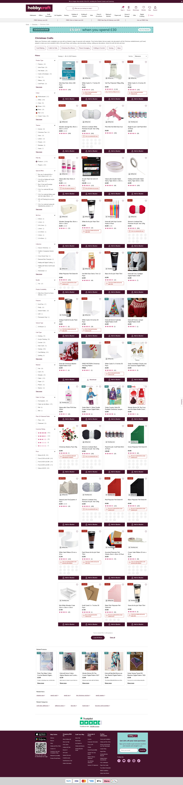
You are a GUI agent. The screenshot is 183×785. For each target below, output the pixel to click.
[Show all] (91, 146)
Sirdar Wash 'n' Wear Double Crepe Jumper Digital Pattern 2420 (91, 408)
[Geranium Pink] (133, 573)
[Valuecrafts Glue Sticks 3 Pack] (68, 166)
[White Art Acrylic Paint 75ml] (91, 209)
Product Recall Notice (55, 758)
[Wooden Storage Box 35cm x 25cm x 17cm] (68, 114)
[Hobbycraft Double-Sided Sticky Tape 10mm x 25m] (137, 166)
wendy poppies (100, 695)
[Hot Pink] (87, 146)
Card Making (40, 48)
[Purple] (141, 238)
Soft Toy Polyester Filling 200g (114, 83)
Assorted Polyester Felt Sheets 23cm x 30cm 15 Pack (114, 553)
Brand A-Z (65, 750)
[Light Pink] (99, 140)
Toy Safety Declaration (105, 767)
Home (27, 24)
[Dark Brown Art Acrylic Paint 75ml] (91, 539)
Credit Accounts (66, 758)
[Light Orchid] (72, 570)
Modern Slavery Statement (91, 757)
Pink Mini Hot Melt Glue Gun (114, 127)
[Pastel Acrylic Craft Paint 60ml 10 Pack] (114, 434)
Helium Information (67, 763)
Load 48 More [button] (98, 637)
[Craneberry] (129, 467)
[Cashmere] (129, 464)
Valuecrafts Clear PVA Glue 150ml (67, 408)
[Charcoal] (133, 464)
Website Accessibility (55, 755)
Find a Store (65, 744)
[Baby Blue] (68, 287)
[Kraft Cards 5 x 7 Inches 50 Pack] (91, 593)
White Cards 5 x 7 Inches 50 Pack (91, 84)
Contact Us (53, 748)
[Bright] (68, 464)
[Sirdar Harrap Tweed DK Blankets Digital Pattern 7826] (136, 661)
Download (93, 379)
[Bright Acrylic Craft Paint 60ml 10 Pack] (137, 114)
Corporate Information (93, 741)
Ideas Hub (77, 738)
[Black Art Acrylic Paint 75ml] (114, 261)
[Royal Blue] (145, 513)
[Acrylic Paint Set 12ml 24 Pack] (91, 166)
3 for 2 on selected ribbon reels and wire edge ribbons (69, 562)
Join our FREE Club (142, 20)
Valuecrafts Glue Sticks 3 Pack (67, 180)
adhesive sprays (59, 705)
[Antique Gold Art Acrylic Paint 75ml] (68, 307)
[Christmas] (60, 460)
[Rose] (137, 516)
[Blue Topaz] (60, 570)
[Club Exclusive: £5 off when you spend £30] (91, 30)
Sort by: (131, 56)
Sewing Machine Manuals (104, 755)
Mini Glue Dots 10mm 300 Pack (67, 84)
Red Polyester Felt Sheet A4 (114, 499)
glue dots (73, 705)
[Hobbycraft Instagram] (128, 760)
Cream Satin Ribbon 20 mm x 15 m (137, 553)
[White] (83, 140)
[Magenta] (133, 241)
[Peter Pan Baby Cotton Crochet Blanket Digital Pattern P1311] (46, 661)
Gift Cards (65, 752)
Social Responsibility (92, 750)
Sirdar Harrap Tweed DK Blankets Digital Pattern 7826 (136, 674)
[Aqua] (141, 516)
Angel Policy (103, 751)
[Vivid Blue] (64, 570)
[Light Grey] (133, 460)
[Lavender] (145, 460)
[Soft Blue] (83, 146)
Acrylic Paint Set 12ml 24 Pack (90, 180)
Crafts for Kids (52, 48)
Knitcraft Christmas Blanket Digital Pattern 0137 (67, 364)
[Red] (83, 143)
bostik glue (85, 705)
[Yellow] (95, 140)
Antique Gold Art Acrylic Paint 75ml (68, 321)
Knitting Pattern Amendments (103, 759)
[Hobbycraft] (39, 8)
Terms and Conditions (105, 739)
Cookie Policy (103, 748)
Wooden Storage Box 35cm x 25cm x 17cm (68, 127)
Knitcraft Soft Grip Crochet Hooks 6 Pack (113, 222)
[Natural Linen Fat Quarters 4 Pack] (68, 487)
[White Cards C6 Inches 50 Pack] (91, 307)
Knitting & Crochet (99, 48)
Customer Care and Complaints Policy (54, 752)
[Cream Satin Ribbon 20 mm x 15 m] (137, 539)
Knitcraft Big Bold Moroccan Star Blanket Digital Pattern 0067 (113, 674)
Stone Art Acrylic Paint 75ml (136, 605)
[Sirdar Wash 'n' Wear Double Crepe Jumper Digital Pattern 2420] (91, 395)
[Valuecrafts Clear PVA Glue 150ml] (68, 395)
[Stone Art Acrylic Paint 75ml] (137, 593)
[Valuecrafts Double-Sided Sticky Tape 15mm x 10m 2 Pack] (114, 166)
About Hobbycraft (67, 739)
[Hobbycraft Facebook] (118, 760)
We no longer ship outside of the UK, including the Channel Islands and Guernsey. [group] (91, 1)
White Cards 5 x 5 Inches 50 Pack (114, 364)
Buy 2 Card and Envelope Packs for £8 (91, 93)
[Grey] (91, 140)
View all (112, 637)
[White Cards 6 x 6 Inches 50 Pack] (137, 70)
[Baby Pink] (64, 287)
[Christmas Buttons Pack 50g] (68, 434)
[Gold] (137, 460)
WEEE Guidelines (104, 770)
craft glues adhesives (42, 705)
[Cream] (72, 287)
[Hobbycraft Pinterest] (133, 760)
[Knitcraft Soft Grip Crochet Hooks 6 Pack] (114, 209)
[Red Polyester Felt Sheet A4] (114, 487)
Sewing (111, 48)
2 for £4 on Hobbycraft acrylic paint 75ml (92, 231)
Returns (52, 740)
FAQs (51, 743)
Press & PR (90, 744)
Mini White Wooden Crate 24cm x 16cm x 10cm (67, 606)
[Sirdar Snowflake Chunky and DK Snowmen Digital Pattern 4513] (137, 351)
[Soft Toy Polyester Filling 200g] (114, 70)
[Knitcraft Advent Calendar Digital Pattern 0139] (114, 307)
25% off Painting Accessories (92, 188)
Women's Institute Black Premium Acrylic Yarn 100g (90, 448)
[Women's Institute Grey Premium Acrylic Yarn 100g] (91, 487)
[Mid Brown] (137, 238)
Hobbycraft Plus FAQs (55, 746)
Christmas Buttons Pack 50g (68, 447)
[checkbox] (45, 64)
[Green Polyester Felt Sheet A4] (137, 434)
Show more (40, 683)
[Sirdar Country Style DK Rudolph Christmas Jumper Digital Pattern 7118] (114, 395)
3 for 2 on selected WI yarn (91, 136)
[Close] (182, 1)
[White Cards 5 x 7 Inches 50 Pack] (91, 70)
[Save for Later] (77, 62)
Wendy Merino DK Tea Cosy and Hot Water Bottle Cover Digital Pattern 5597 (137, 408)
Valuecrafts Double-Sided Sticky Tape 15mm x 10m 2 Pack (113, 180)
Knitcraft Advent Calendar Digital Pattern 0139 (113, 321)
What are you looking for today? (83, 8)
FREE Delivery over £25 (40, 20)
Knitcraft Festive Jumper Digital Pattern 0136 (135, 321)
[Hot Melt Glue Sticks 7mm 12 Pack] (91, 261)
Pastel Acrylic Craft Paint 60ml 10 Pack (114, 448)
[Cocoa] (145, 464)
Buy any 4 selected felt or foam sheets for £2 (69, 283)
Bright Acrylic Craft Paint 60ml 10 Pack (137, 127)
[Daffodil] (64, 573)
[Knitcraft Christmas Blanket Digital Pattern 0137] (68, 351)
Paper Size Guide (104, 765)
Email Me (142, 750)
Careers (90, 739)
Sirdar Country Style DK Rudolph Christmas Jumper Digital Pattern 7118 (113, 408)
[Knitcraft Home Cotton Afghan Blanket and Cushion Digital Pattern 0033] (69, 661)
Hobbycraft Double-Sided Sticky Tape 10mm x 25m (136, 180)
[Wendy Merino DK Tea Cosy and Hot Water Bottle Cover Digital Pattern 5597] (137, 395)
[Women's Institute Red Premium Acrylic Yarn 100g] (137, 209)
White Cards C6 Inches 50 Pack (90, 321)
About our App (66, 741)
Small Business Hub (67, 760)
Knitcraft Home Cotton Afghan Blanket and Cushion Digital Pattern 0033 (68, 674)
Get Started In (78, 743)
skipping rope (40, 695)
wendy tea (67, 695)
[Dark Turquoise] (129, 241)
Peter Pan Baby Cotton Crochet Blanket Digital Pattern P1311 (44, 674)
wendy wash (54, 695)
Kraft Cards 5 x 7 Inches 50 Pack (90, 606)
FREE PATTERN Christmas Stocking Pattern (91, 364)
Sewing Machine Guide (79, 749)
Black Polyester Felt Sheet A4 (137, 499)
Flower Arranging (84, 48)
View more (39, 87)
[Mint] (129, 516)
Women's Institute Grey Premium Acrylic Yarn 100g (90, 500)
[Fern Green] (60, 573)
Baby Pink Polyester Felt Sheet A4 (112, 606)
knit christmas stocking (82, 695)
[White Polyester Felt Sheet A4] (68, 261)
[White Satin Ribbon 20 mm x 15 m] (68, 539)
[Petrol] (145, 238)
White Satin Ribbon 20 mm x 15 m (68, 553)
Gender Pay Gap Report (92, 753)
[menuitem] (32, 15)
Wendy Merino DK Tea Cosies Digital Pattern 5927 (90, 674)
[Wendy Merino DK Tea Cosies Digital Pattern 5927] (91, 661)
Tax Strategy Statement (91, 761)
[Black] (87, 140)
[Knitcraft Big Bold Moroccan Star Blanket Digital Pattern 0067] (114, 661)
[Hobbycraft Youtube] (123, 760)
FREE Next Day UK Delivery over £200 (108, 20)
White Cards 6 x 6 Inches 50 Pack (137, 84)
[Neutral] (72, 464)
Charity (89, 747)
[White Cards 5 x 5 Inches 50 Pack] (114, 351)
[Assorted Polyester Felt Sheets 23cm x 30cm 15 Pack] (114, 539)
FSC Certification (104, 762)
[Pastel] (64, 464)
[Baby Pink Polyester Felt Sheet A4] (114, 593)
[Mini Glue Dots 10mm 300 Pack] (68, 70)
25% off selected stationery (68, 188)
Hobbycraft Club (66, 747)
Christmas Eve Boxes (68, 48)
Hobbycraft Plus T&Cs (105, 741)
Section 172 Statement (93, 765)
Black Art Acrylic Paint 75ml (113, 273)
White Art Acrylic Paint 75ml (90, 221)
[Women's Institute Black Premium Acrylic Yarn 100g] (91, 434)
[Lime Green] (122, 516)
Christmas (35, 24)
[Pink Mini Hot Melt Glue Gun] (114, 114)
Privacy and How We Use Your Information (105, 745)
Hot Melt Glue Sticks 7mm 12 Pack (91, 274)
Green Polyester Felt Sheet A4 (137, 447)
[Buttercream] (106, 520)
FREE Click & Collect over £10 (74, 20)
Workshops (78, 740)
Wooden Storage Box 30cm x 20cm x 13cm (68, 222)
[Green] (76, 460)
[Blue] (99, 143)
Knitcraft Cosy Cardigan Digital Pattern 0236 (135, 274)
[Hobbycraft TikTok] (138, 760)
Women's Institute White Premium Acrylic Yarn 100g (90, 127)
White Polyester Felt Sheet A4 (68, 273)
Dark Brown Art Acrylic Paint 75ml (91, 553)
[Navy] (87, 143)
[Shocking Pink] (76, 566)
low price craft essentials (102, 705)
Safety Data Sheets (104, 773)
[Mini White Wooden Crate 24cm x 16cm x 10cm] (68, 593)
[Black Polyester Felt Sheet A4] (137, 487)
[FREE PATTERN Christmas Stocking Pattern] (91, 351)
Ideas (119, 48)
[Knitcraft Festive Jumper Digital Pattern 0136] (137, 307)
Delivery (52, 738)
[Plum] (95, 143)
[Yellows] (76, 464)
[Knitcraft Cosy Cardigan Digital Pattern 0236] (137, 261)
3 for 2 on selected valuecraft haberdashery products (69, 456)
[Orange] (137, 464)
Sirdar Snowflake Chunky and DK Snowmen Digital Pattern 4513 (137, 365)
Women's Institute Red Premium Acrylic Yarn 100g (136, 222)
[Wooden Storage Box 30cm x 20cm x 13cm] (68, 209)
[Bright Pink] (110, 520)
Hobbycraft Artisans (79, 746)
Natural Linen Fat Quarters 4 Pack (68, 500)
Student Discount (67, 755)
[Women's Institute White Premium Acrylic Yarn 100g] (91, 114)
